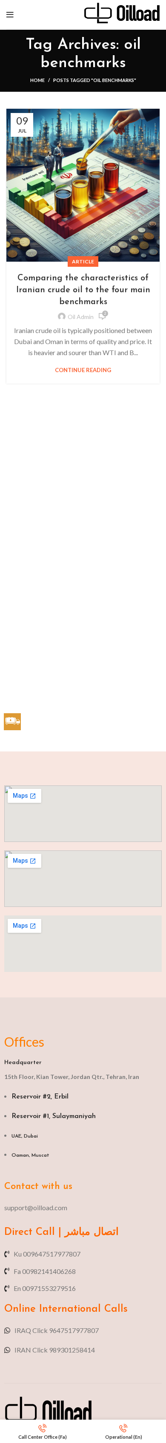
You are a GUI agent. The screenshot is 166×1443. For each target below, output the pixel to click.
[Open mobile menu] (10, 14)
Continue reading (83, 370)
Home (37, 80)
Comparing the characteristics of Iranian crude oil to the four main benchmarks (83, 290)
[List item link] (83, 1207)
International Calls (82, 1309)
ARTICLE (83, 261)
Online (20, 1309)
